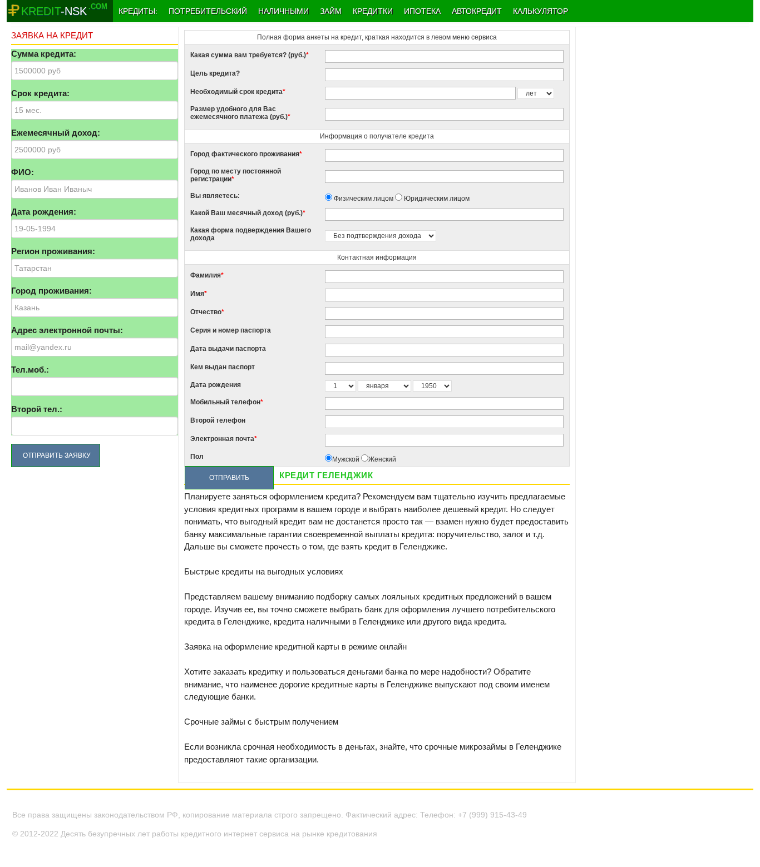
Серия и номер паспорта (230, 330)
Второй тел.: (36, 409)
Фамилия (207, 275)
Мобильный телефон (226, 402)
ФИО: (22, 172)
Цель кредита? (215, 73)
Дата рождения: (43, 211)
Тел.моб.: (30, 369)
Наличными (283, 11)
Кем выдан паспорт (222, 367)
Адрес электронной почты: (67, 330)
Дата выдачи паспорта (228, 349)
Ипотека (422, 11)
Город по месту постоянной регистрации (235, 175)
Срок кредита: (40, 93)
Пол (197, 456)
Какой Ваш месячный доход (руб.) (247, 213)
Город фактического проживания (246, 154)
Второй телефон (217, 420)
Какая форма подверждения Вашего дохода (250, 234)
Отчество (207, 312)
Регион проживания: (53, 251)
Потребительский (208, 11)
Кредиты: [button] (138, 11)
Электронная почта (223, 439)
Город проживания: (51, 290)
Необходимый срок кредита (237, 92)
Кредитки (373, 11)
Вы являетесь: (215, 196)
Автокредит (477, 11)
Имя (198, 294)
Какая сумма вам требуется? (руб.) (249, 55)
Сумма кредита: (43, 53)
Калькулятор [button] (540, 11)
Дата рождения (215, 385)
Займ (331, 11)
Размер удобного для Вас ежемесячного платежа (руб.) (240, 113)
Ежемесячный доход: (55, 132)
